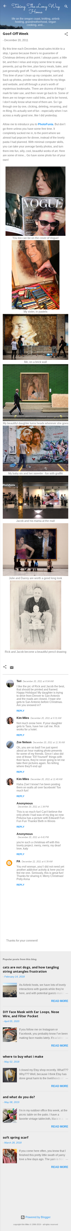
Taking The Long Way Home (36, 9)
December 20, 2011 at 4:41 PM (33, 837)
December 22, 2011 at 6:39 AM (37, 861)
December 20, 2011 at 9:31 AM (46, 718)
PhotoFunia (45, 124)
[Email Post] (12, 668)
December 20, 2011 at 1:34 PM (33, 806)
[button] (66, 34)
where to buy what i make (23, 1056)
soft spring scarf (15, 1137)
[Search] (66, 7)
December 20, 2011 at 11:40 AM (46, 779)
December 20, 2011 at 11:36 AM (49, 742)
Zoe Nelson (24, 742)
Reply (20, 710)
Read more (59, 1001)
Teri (19, 681)
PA (18, 861)
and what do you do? (19, 1097)
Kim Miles (23, 717)
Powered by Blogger (37, 1217)
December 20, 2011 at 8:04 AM (38, 681)
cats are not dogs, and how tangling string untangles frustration (31, 969)
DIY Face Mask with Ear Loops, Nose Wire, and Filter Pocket (31, 1014)
